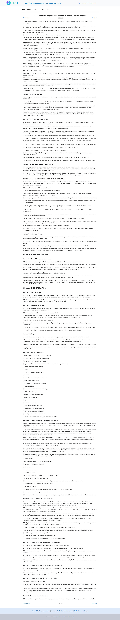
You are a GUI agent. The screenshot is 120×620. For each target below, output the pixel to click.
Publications (46, 611)
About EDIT (35, 611)
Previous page (26, 17)
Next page (94, 17)
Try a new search (82, 3)
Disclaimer (54, 616)
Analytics (92, 3)
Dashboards (85, 611)
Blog (79, 611)
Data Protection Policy (69, 616)
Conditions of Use (60, 616)
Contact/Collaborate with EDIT (69, 611)
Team (40, 611)
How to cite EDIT (55, 611)
